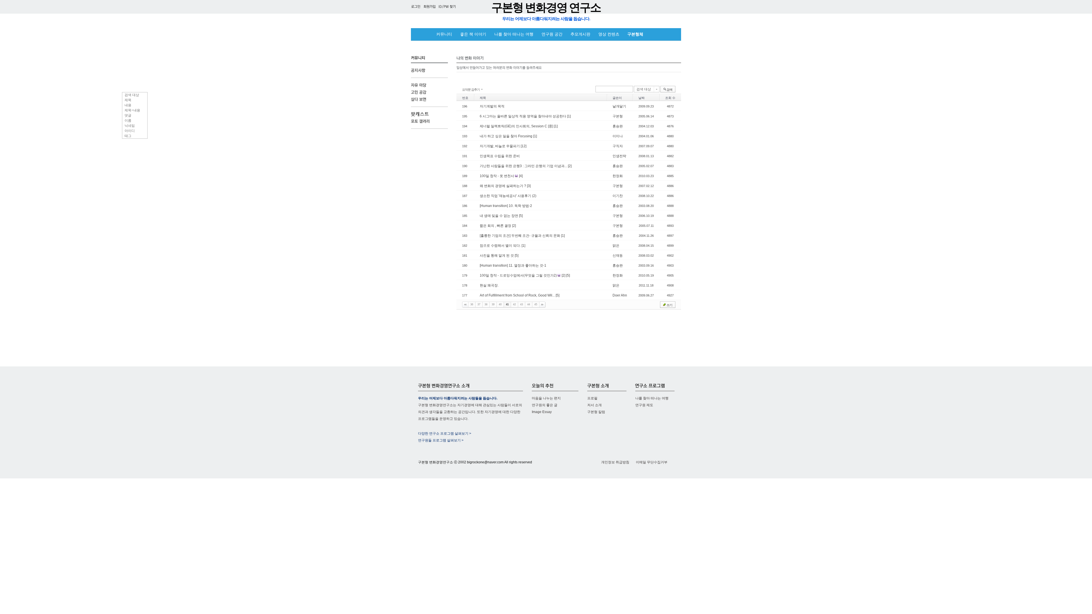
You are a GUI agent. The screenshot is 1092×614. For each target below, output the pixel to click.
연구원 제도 (644, 405)
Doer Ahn (620, 295)
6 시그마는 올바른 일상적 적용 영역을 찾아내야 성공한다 (523, 116)
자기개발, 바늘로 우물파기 (500, 146)
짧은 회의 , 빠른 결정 (496, 226)
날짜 (641, 97)
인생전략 (619, 156)
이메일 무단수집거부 (651, 462)
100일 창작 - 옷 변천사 (497, 176)
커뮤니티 (444, 34)
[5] (521, 216)
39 (493, 304)
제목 (128, 100)
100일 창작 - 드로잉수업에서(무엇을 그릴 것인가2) (519, 275)
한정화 (618, 176)
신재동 (618, 256)
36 (471, 304)
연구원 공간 (551, 34)
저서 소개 (594, 405)
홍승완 (618, 126)
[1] (569, 116)
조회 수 (670, 97)
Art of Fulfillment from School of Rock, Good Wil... (518, 295)
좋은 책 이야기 (473, 34)
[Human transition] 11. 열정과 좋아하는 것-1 (513, 265)
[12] (523, 146)
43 (521, 304)
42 (514, 304)
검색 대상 (132, 95)
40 (500, 304)
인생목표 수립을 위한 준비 (500, 156)
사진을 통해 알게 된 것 (497, 256)
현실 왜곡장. (489, 285)
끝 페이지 (542, 305)
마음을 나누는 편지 (546, 398)
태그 (128, 136)
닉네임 (130, 126)
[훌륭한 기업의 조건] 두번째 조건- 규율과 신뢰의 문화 (520, 236)
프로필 (592, 398)
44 (528, 304)
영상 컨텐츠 (608, 34)
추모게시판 (580, 34)
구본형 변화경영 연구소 (546, 7)
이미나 (618, 136)
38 (486, 304)
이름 (128, 121)
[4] (521, 176)
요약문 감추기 (471, 89)
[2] (570, 166)
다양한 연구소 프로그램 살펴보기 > (444, 433)
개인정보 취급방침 (615, 462)
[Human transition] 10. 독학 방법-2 (506, 206)
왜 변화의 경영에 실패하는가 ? (503, 186)
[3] (529, 186)
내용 (128, 105)
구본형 (618, 116)
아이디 (130, 131)
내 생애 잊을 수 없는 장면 (499, 216)
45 (535, 304)
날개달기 (619, 106)
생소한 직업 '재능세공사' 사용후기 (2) (508, 196)
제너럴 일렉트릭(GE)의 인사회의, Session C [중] (517, 126)
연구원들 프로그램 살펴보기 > (441, 440)
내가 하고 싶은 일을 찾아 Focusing (506, 136)
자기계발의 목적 (492, 106)
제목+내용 (132, 110)
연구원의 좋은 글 (544, 405)
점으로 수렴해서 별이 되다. (501, 246)
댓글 (128, 115)
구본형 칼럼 (596, 412)
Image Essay (542, 412)
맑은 (616, 246)
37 (478, 304)
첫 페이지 (465, 305)
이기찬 (618, 196)
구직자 (618, 146)
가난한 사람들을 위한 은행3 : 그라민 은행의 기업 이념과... (524, 166)
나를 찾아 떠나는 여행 (513, 34)
